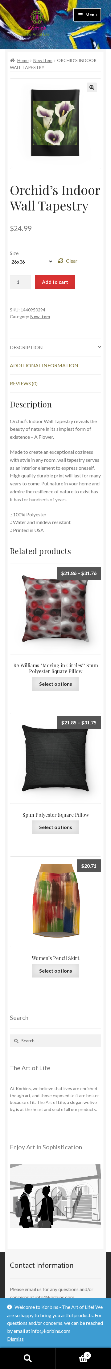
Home (23, 60)
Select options (55, 684)
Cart (72, 1353)
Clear (71, 261)
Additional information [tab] (44, 365)
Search (28, 1358)
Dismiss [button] (15, 1339)
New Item (42, 60)
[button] (92, 87)
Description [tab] (26, 347)
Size (14, 253)
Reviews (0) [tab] (24, 383)
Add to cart (55, 282)
